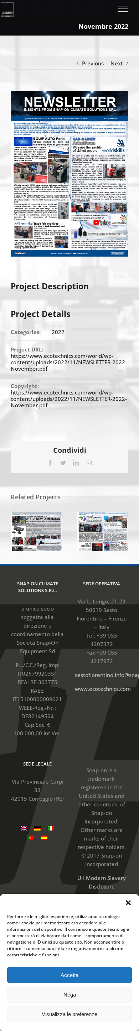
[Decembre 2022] (36, 531)
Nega (69, 995)
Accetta (69, 975)
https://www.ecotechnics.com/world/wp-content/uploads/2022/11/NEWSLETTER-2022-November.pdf (69, 362)
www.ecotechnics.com (103, 688)
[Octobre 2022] (102, 531)
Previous (93, 63)
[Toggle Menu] (123, 9)
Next (116, 63)
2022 (58, 331)
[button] (128, 902)
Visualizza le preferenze (69, 1014)
